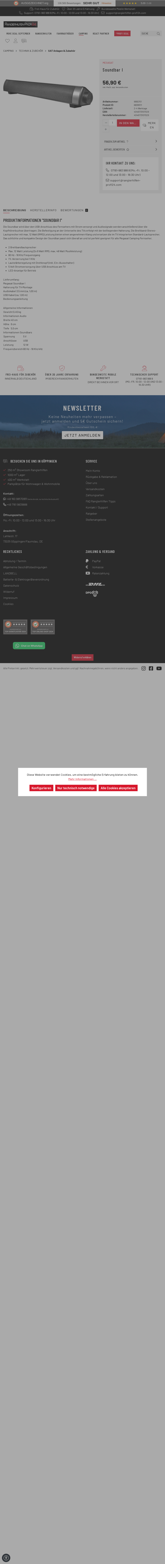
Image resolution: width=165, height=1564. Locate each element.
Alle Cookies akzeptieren (118, 788)
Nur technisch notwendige (76, 788)
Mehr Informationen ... (82, 779)
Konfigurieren (41, 788)
